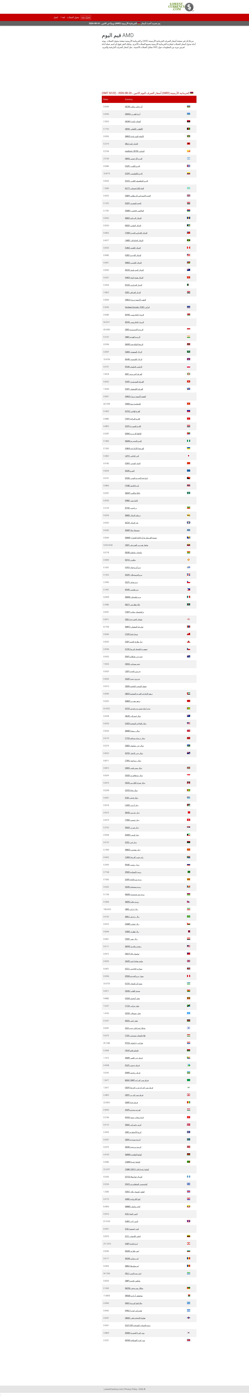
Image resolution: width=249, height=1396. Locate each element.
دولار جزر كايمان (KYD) (134, 753)
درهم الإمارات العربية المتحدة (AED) (139, 694)
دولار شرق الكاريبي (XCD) (135, 783)
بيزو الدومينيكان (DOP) (133, 575)
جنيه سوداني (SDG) (132, 664)
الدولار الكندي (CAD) (133, 248)
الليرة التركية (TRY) (132, 419)
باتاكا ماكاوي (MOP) (132, 493)
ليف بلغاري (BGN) (132, 1251)
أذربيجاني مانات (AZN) (133, 107)
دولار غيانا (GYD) (131, 790)
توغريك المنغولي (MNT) (134, 627)
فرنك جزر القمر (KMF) (134, 1058)
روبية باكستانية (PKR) (133, 872)
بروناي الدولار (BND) (133, 515)
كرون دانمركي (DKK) (133, 1125)
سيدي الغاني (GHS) (132, 991)
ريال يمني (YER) (131, 939)
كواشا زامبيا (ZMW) (132, 1162)
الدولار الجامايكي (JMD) (134, 240)
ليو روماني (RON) (132, 1259)
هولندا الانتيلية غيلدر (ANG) (135, 1318)
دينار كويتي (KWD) (132, 835)
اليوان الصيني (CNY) (132, 463)
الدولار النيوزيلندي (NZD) (134, 270)
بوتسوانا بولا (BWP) (132, 530)
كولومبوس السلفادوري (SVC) (136, 1184)
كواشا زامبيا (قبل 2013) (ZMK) (137, 1169)
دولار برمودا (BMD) (132, 731)
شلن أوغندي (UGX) (132, 998)
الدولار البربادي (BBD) (133, 218)
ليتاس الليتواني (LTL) (133, 1236)
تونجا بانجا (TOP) (131, 634)
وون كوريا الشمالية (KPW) (135, 1340)
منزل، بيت (85, 17)
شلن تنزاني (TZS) (132, 1006)
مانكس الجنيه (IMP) (132, 1281)
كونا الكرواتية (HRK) (132, 1199)
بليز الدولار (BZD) (131, 523)
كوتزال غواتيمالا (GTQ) (133, 1177)
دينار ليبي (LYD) (131, 842)
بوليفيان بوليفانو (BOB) (133, 553)
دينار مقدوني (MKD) (132, 850)
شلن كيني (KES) (131, 1021)
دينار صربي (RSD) (132, 828)
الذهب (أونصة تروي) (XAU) (135, 300)
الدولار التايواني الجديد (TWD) (136, 233)
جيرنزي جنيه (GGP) (132, 679)
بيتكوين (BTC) (130, 560)
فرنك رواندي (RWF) (132, 1073)
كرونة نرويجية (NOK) (133, 1147)
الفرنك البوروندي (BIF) (133, 374)
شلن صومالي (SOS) (133, 1013)
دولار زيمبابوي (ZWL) (133, 761)
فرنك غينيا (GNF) (131, 1102)
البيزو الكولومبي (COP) (134, 174)
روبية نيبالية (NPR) (132, 902)
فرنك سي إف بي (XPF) (134, 1095)
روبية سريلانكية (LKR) (133, 880)
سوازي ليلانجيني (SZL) (133, 969)
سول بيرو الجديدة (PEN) (134, 976)
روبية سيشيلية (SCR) (133, 887)
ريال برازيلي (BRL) (132, 917)
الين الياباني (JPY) (132, 456)
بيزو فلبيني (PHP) (132, 590)
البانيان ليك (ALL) (131, 144)
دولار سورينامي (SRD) (133, 768)
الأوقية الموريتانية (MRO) (134, 136)
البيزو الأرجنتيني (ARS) (133, 159)
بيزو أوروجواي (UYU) (133, 567)
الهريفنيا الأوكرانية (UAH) (134, 448)
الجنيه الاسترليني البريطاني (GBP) (138, 196)
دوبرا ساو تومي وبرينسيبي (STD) (137, 709)
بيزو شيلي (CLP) (131, 582)
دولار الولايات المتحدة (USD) (135, 723)
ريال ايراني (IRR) (131, 909)
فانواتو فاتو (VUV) (132, 1051)
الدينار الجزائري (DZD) (133, 285)
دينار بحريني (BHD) (132, 813)
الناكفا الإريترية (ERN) (133, 434)
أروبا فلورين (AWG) (132, 114)
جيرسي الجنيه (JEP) (133, 671)
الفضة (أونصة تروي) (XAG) (135, 396)
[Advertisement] (149, 70)
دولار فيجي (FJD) (131, 798)
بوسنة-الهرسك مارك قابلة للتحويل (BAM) (141, 538)
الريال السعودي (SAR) (133, 352)
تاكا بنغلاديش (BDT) (132, 605)
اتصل (56, 17)
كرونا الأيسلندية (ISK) (133, 1132)
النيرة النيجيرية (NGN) (133, 441)
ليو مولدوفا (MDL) (132, 1266)
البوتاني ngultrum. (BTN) (134, 151)
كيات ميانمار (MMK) (132, 1207)
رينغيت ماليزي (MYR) (133, 946)
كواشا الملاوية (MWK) (133, 1155)
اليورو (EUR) (129, 471)
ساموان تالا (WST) (132, 954)
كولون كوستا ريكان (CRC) (135, 1192)
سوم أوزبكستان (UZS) (133, 984)
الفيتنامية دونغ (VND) (133, 404)
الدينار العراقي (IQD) (133, 292)
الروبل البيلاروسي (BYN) (134, 315)
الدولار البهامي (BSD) (133, 226)
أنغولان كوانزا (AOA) (133, 121)
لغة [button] (63, 17)
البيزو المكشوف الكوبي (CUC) (136, 181)
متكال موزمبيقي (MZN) (134, 1288)
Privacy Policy (131, 1389)
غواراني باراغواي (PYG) (134, 1043)
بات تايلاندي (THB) (132, 486)
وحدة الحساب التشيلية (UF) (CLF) (137, 1325)
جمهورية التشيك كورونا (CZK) (136, 649)
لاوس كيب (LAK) (131, 1221)
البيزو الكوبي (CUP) (132, 166)
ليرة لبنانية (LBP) (131, 1244)
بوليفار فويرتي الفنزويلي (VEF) (136, 545)
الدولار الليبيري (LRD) (133, 255)
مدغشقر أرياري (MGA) (134, 1296)
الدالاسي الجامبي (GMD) (134, 211)
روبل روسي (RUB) (132, 865)
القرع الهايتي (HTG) (132, 411)
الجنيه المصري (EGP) (133, 203)
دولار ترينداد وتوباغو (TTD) (135, 738)
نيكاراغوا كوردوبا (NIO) (133, 1303)
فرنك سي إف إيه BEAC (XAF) (137, 1080)
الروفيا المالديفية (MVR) (134, 344)
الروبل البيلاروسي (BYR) (134, 322)
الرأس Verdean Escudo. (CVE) (137, 307)
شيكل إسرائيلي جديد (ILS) (135, 1028)
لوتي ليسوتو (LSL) (132, 1229)
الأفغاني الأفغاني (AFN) (134, 129)
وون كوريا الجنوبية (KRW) (134, 1333)
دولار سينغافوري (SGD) (134, 775)
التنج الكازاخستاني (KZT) (134, 188)
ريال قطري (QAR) (132, 932)
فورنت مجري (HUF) (132, 1110)
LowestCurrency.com (113, 1389)
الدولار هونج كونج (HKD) (134, 278)
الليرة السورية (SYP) (133, 426)
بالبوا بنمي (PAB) (131, 501)
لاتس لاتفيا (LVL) (131, 1214)
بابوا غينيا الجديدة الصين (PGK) (136, 478)
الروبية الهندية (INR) (132, 337)
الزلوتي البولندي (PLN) (133, 367)
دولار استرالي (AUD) (133, 716)
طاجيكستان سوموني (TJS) (135, 1036)
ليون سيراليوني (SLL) (133, 1273)
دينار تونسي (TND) (132, 820)
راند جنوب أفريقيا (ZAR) (134, 857)
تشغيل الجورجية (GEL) (133, 619)
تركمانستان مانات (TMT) (134, 612)
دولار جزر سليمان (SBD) (134, 746)
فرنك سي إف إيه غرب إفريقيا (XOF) (139, 1088)
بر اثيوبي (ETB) (131, 508)
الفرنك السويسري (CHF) (134, 382)
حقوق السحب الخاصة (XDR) (136, 686)
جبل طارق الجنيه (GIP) (134, 642)
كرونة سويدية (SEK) (133, 1140)
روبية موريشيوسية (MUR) (135, 894)
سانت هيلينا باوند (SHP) (134, 961)
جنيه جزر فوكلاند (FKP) (134, 657)
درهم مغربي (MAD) (132, 701)
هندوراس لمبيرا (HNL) (133, 1311)
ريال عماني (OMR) (132, 924)
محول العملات (73, 17)
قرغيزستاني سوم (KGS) (134, 1117)
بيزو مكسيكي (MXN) (133, 597)
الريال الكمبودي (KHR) (133, 359)
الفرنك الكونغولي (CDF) (134, 389)
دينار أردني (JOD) (131, 805)
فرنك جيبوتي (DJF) (132, 1065)
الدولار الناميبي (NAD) (133, 263)
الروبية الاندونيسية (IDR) (134, 330)
